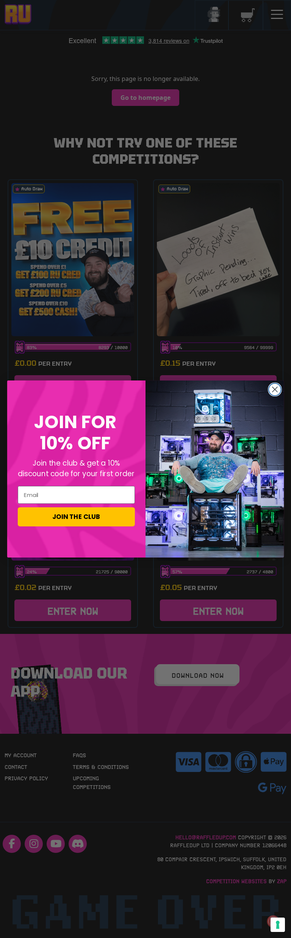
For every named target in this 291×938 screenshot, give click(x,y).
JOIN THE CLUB (76, 516)
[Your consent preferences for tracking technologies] (278, 925)
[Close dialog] (275, 389)
